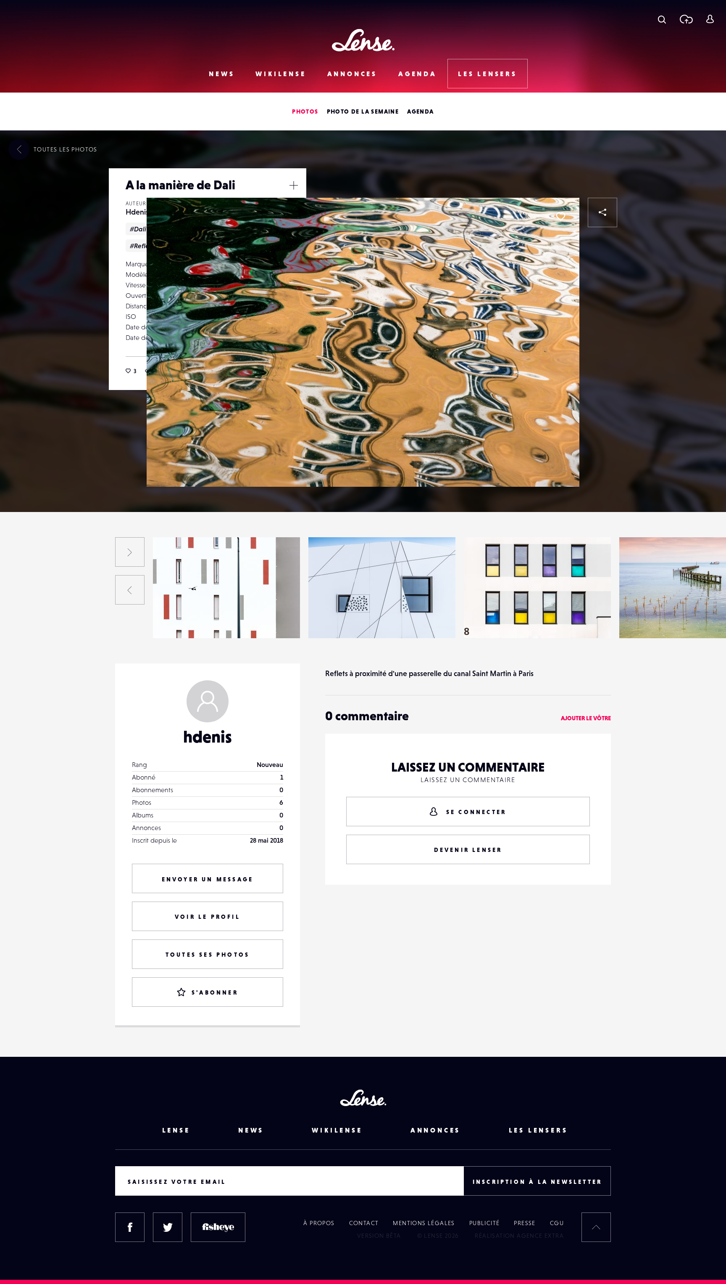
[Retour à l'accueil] (363, 40)
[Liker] (560, 216)
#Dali (138, 229)
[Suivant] (130, 552)
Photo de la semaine (363, 111)
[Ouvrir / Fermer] (293, 185)
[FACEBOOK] (130, 1227)
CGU (557, 1223)
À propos (318, 1223)
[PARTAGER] (602, 212)
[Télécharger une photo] (686, 19)
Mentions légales (424, 1223)
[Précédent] (130, 590)
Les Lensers (487, 73)
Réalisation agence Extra (519, 1235)
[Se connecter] (710, 19)
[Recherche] (662, 19)
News (221, 73)
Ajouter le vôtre (586, 718)
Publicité (484, 1223)
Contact (364, 1223)
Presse (524, 1223)
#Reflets (142, 245)
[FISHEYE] (218, 1227)
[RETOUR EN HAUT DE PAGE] (596, 1227)
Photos (305, 111)
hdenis (207, 736)
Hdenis (137, 211)
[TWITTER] (167, 1227)
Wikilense (280, 73)
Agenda (417, 73)
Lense (176, 1130)
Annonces (352, 73)
